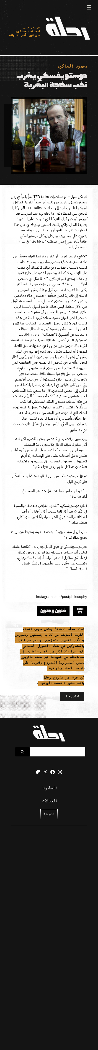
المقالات (49, 801)
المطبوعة (49, 788)
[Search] (22, 751)
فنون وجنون (53, 611)
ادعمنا (48, 814)
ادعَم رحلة (72, 696)
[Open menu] (89, 7)
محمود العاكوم (72, 66)
